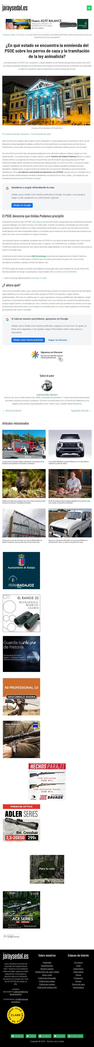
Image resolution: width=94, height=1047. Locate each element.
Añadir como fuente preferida (28, 340)
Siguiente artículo (81, 411)
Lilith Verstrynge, (39, 256)
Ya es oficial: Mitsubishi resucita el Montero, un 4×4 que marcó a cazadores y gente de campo (68, 462)
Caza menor (78, 972)
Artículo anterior (12, 411)
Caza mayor (78, 969)
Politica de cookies (47, 981)
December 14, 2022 (38, 278)
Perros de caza (78, 984)
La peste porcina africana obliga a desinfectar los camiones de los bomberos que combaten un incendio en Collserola (23, 462)
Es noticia (20, 35)
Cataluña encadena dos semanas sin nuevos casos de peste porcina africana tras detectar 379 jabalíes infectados (23, 502)
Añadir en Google (22, 205)
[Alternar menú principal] (89, 8)
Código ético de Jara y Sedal (47, 972)
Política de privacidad (47, 978)
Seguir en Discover (57, 340)
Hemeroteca (78, 987)
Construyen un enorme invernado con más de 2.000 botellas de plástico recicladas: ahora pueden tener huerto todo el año (22, 541)
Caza (78, 965)
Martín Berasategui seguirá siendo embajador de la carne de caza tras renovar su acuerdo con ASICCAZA (69, 502)
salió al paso (37, 222)
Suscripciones (47, 965)
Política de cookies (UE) (47, 987)
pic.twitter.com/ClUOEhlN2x (65, 272)
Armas (78, 981)
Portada (6, 35)
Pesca (78, 975)
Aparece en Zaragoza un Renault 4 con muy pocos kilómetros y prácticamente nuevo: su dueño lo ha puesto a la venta (68, 541)
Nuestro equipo (47, 969)
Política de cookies (47, 984)
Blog (13, 35)
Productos (78, 978)
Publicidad (47, 962)
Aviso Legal (47, 975)
